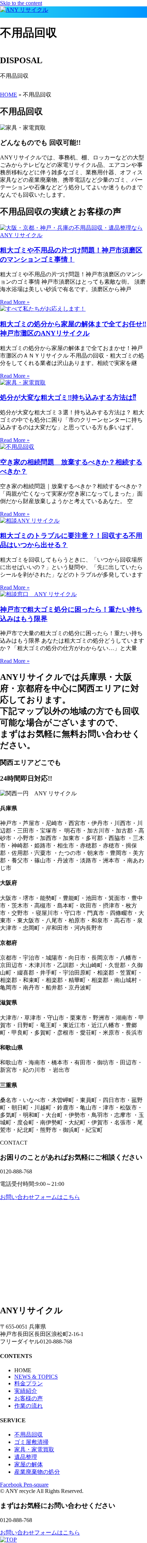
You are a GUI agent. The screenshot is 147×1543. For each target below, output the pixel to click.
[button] (72, 16)
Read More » (15, 302)
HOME (8, 95)
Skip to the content (21, 3)
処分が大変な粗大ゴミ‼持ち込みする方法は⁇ (68, 397)
